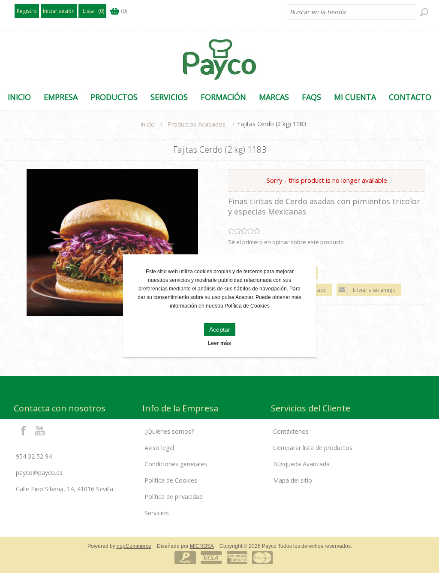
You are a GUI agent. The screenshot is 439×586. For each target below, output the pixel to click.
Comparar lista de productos (312, 448)
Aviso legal (159, 448)
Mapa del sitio (292, 480)
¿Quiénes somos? (169, 431)
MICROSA (202, 546)
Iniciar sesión (59, 11)
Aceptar (219, 329)
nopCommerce (134, 546)
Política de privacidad (173, 496)
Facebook (24, 430)
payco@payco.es (39, 472)
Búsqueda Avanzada (301, 464)
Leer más (219, 343)
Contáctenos (291, 431)
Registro (27, 11)
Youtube (40, 430)
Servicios (156, 513)
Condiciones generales (175, 464)
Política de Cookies (170, 480)
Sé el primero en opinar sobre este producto (286, 242)
